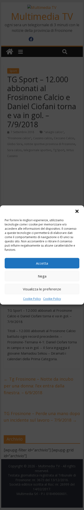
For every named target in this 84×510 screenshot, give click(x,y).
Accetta (42, 263)
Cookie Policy (32, 299)
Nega (42, 276)
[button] (77, 211)
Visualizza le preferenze (42, 289)
